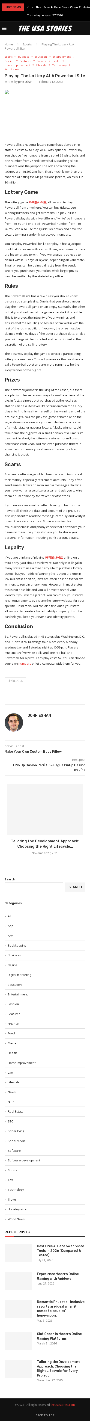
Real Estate (16, 1111)
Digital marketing (19, 975)
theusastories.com (63, 1405)
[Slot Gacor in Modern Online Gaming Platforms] (18, 1341)
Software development (24, 1160)
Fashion (9, 60)
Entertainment (62, 56)
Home (9, 44)
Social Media (17, 1141)
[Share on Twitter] (60, 698)
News (12, 1092)
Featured (25, 60)
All (9, 916)
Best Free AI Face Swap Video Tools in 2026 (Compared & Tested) (60, 1250)
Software (14, 1151)
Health (56, 60)
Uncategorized (18, 1209)
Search (10, 879)
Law (10, 1072)
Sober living (16, 1131)
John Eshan (25, 82)
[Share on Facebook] (56, 698)
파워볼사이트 (38, 202)
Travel (12, 1199)
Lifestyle (41, 65)
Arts (10, 936)
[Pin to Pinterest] (66, 698)
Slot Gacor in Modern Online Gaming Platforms (59, 1336)
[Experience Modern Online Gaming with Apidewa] (18, 1281)
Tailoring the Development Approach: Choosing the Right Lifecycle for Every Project (58, 1368)
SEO (11, 1121)
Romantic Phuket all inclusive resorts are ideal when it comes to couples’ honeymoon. (60, 1308)
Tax (10, 1180)
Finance (42, 60)
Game (12, 1043)
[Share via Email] (71, 698)
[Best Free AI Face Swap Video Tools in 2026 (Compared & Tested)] (18, 1253)
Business (23, 56)
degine (13, 965)
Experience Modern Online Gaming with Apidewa (58, 1276)
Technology (59, 65)
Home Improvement (17, 65)
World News (12, 69)
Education (41, 56)
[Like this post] (50, 698)
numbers (24, 663)
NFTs (11, 1102)
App (10, 926)
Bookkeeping (17, 945)
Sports (27, 44)
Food (11, 1033)
